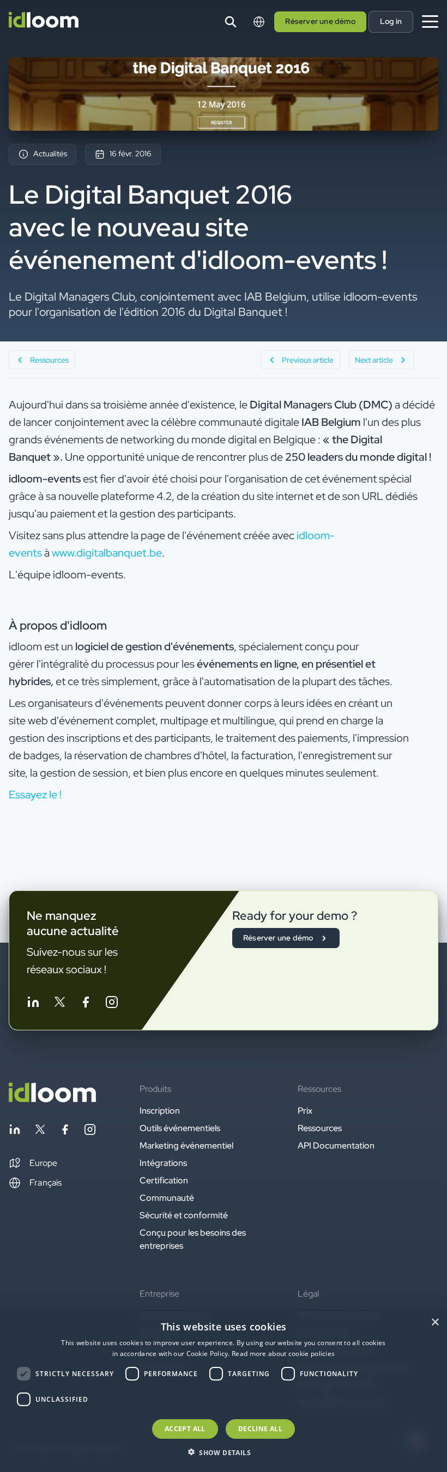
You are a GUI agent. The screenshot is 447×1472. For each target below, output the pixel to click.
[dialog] (223, 1391)
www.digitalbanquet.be (107, 553)
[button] (33, 1163)
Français (45, 1182)
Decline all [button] (260, 1428)
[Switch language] (259, 22)
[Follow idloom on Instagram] (111, 1003)
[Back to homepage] (52, 1099)
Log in (391, 21)
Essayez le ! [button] (35, 794)
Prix (305, 1110)
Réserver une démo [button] (320, 21)
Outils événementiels (180, 1128)
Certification (164, 1180)
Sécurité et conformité (184, 1215)
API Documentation (336, 1145)
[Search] (231, 22)
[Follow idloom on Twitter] (59, 1003)
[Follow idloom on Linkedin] (33, 1003)
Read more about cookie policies (283, 1353)
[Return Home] (43, 22)
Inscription (160, 1110)
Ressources (320, 1128)
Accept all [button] (185, 1428)
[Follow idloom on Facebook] (85, 1003)
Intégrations (163, 1163)
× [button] (435, 1322)
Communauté (167, 1198)
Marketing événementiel (186, 1145)
